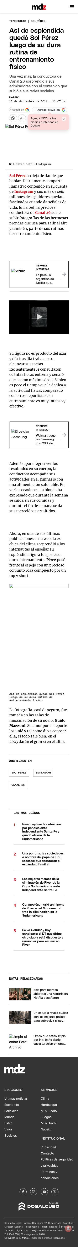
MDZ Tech (48, 1123)
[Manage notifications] (68, 1228)
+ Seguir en (17, 109)
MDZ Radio (49, 1111)
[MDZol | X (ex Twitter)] (55, 1191)
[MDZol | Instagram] (33, 1191)
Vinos (8, 1129)
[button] (72, 6)
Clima (45, 1098)
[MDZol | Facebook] (23, 1191)
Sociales (10, 1135)
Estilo (8, 1123)
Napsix (14, 97)
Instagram (43, 772)
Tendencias (17, 21)
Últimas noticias (16, 1098)
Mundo (9, 1117)
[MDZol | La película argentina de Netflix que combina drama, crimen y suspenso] (64, 274)
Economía (11, 1105)
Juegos (46, 1117)
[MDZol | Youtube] (44, 1191)
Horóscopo (49, 1105)
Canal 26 (18, 785)
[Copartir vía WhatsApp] (13, 118)
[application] (39, 317)
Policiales (11, 1111)
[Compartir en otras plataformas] (22, 118)
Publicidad (48, 1147)
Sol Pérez (18, 772)
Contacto (47, 1153)
